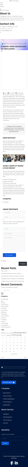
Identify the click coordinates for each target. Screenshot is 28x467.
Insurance (3, 335)
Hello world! (4, 271)
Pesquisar (3, 261)
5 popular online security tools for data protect (12, 281)
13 (24, 342)
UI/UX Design (4, 323)
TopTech (3, 321)
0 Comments (20, 93)
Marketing (3, 312)
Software (3, 318)
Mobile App (4, 314)
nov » (25, 357)
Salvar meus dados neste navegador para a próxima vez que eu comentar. (13, 222)
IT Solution (3, 308)
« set (2, 357)
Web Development (6, 327)
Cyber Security (4, 306)
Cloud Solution (4, 305)
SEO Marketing (5, 316)
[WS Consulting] (14, 1)
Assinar (5, 443)
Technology (6, 202)
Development (19, 332)
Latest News (4, 310)
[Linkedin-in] (16, 463)
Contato (2, 6)
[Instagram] (0, 38)
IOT (5, 335)
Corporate (7, 333)
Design (11, 333)
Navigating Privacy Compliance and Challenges (12, 278)
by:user (5, 93)
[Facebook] (0, 34)
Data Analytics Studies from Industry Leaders (12, 276)
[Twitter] (0, 36)
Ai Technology (4, 299)
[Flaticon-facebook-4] (11, 463)
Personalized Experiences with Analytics (11, 273)
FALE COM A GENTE (7, 382)
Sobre (1, 4)
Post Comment (9, 255)
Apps (2, 301)
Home (1, 3)
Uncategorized (4, 325)
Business (3, 303)
